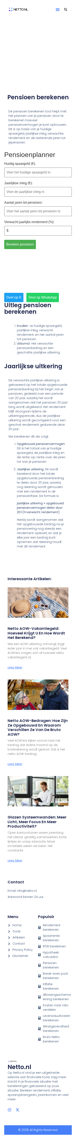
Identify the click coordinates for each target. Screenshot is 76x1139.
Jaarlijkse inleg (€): (18, 183)
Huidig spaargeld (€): (20, 163)
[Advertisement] (38, 56)
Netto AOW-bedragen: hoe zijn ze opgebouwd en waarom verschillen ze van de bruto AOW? (38, 727)
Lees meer (15, 667)
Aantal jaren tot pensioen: (23, 202)
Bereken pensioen (20, 244)
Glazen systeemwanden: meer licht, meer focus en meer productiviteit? (37, 821)
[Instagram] (9, 1110)
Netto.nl (19, 1067)
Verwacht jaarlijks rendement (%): (29, 222)
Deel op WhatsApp (42, 297)
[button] (57, 9)
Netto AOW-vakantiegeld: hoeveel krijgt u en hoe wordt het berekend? (36, 633)
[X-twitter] (17, 1110)
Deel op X (13, 297)
